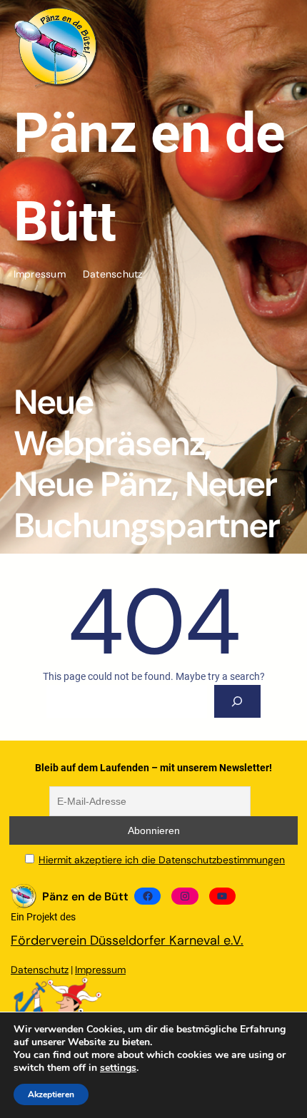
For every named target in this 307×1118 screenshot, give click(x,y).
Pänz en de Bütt (85, 896)
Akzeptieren (51, 1094)
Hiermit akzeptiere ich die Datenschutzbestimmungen (162, 859)
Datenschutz (40, 969)
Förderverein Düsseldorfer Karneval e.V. (127, 940)
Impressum (100, 969)
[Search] (237, 701)
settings (118, 1068)
